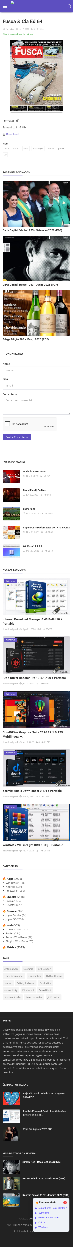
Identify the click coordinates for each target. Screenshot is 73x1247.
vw (5, 154)
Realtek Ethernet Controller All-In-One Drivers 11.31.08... (44, 1113)
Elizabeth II (28, 990)
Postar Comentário (17, 437)
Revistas (9, 28)
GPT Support (44, 968)
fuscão (16, 148)
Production (46, 983)
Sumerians (29, 508)
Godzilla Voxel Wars (34, 471)
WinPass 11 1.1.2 (32, 546)
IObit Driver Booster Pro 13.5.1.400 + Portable (34, 678)
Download (12, 134)
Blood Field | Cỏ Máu (34, 490)
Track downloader (13, 976)
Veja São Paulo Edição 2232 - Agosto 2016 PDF (43, 1095)
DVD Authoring (54, 976)
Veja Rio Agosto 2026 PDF (37, 1129)
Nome (6, 364)
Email (6, 379)
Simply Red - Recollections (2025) (42, 1162)
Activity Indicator (26, 983)
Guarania (28, 968)
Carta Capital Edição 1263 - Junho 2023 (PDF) (30, 284)
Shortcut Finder (12, 997)
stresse (8, 983)
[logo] (36, 6)
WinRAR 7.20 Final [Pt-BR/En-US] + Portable (33, 845)
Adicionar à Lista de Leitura (19, 34)
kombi (51, 148)
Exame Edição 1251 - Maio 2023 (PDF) (44, 1178)
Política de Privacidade (27, 1231)
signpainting (34, 976)
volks (26, 148)
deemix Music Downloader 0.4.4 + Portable (32, 791)
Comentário (10, 394)
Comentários (14, 354)
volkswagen (38, 148)
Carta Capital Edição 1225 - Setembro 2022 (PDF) (32, 230)
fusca (6, 148)
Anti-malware (11, 968)
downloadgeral (10, 629)
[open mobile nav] (5, 6)
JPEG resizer (53, 997)
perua (61, 148)
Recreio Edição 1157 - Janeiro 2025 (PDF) (46, 1195)
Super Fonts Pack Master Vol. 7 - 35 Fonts (46, 527)
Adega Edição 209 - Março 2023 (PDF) (26, 339)
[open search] (69, 6)
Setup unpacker (34, 997)
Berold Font (45, 990)
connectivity (10, 990)
